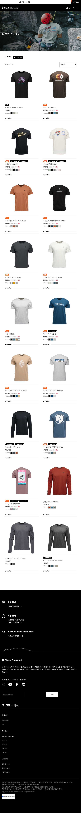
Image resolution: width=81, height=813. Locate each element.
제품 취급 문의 (6, 764)
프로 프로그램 (6, 772)
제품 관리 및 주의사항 (8, 736)
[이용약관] (48, 789)
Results (8, 64)
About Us (15, 680)
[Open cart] (74, 8)
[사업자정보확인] (49, 787)
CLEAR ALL (19, 57)
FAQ (3, 724)
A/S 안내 (4, 740)
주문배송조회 (5, 720)
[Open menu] (77, 8)
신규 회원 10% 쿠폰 (24, 2)
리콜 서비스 (5, 752)
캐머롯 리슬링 (6, 768)
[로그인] (70, 8)
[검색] (67, 8)
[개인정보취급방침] (57, 789)
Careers (23, 680)
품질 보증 (4, 748)
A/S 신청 (4, 744)
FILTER (9, 57)
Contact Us (5, 680)
